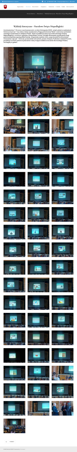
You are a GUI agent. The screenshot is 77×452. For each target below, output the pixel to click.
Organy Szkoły (20, 6)
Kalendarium (51, 6)
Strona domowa (31, 13)
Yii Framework (22, 449)
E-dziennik (58, 6)
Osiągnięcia (43, 6)
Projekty (63, 6)
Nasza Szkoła (35, 6)
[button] (10, 441)
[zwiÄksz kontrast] (42, 1)
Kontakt (73, 1)
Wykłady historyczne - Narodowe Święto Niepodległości (59, 13)
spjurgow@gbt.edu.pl (64, 1)
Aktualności (28, 6)
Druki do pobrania (70, 6)
